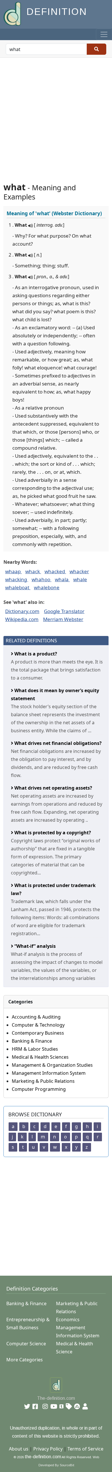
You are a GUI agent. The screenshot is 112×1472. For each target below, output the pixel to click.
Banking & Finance (32, 1041)
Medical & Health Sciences (40, 1057)
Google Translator (64, 611)
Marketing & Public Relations (43, 1081)
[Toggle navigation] (104, 34)
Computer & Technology (38, 1025)
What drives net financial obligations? (57, 743)
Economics (68, 1319)
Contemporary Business (38, 1033)
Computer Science (26, 1343)
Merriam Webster (63, 619)
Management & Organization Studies (52, 1065)
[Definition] (12, 13)
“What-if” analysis (34, 946)
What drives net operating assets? (52, 788)
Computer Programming (39, 1089)
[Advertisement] (56, 116)
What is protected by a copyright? (52, 832)
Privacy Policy (48, 1449)
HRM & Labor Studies (35, 1049)
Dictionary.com (22, 611)
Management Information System (49, 1073)
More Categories (24, 1359)
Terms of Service (85, 1449)
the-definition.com (43, 1456)
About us (18, 1449)
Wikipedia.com (21, 619)
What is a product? (35, 654)
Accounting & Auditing (36, 1017)
